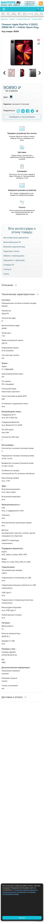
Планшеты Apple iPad (23, 19)
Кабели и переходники (13, 256)
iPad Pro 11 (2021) (37, 19)
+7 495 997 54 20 (29, 2)
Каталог (12, 19)
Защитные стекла (11, 251)
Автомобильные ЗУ (12, 242)
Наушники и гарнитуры (14, 260)
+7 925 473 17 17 (29, 5)
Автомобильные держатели (16, 237)
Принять (22, 918)
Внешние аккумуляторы (14, 247)
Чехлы (6, 274)
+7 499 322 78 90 (29, 3)
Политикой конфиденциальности (26, 890)
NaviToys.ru (4, 19)
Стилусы (7, 269)
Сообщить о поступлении (22, 117)
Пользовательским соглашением (14, 892)
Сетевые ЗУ (8, 265)
